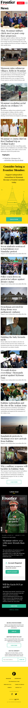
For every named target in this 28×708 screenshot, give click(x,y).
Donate (20, 3)
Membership (18, 678)
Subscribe (14, 645)
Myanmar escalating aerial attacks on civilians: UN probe (13, 106)
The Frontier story (14, 681)
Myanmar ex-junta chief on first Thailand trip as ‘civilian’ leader (13, 141)
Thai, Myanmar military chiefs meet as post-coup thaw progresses (12, 33)
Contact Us (18, 687)
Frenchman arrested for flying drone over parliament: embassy (12, 309)
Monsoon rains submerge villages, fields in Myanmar (13, 69)
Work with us (7, 684)
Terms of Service (19, 684)
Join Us (14, 631)
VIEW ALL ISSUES (14, 609)
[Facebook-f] (12, 694)
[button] (15, 699)
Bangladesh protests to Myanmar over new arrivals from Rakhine (14, 438)
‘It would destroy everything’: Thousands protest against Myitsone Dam (12, 374)
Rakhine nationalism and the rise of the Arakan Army (14, 404)
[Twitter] (16, 694)
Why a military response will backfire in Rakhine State (14, 467)
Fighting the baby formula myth (13, 338)
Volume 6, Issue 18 (7, 535)
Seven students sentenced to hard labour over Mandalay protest (13, 249)
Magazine (8, 678)
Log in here (19, 578)
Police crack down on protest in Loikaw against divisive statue (12, 279)
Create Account (12, 572)
